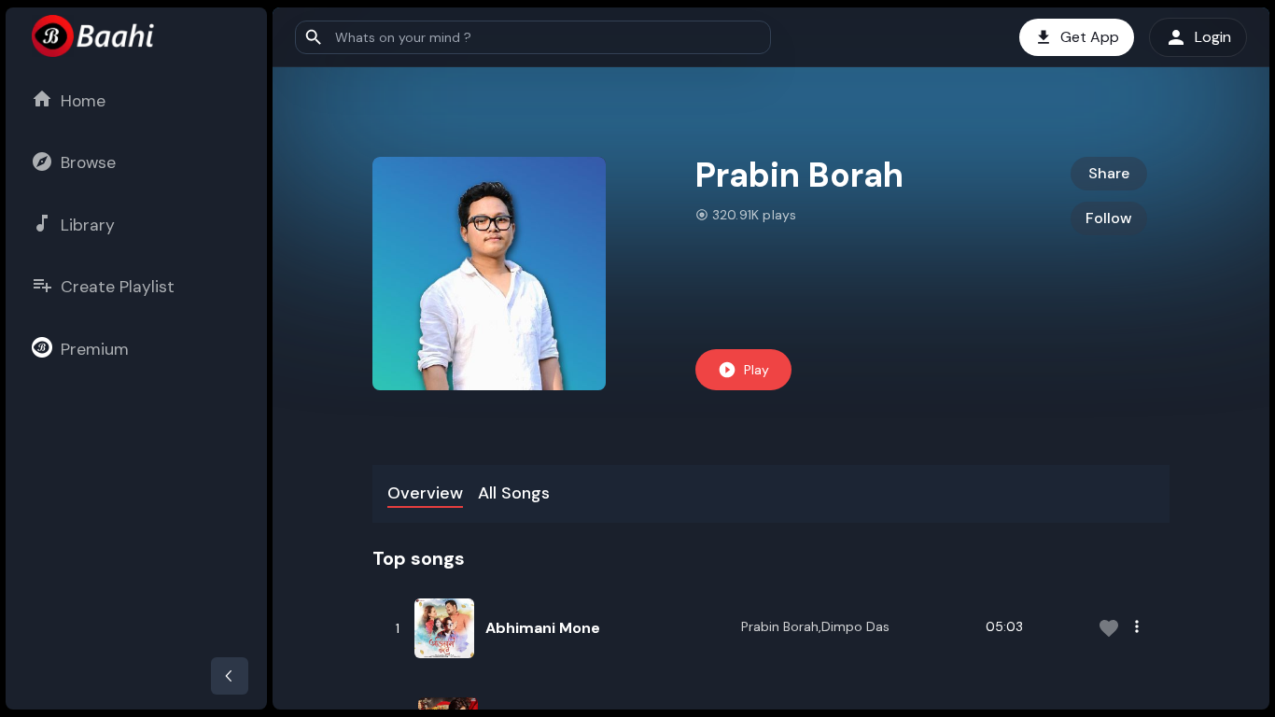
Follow (1109, 218)
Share (1108, 173)
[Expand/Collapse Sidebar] (229, 676)
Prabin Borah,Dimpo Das (815, 626)
